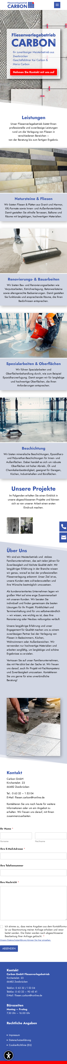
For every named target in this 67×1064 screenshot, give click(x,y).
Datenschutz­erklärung (20, 1040)
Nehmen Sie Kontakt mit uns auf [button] (33, 72)
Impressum (14, 1035)
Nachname (40, 841)
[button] (57, 5)
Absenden (9, 948)
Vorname (4, 841)
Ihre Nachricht (9, 882)
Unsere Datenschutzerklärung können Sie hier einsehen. (25, 940)
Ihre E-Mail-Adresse (12, 848)
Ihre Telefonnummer (11, 865)
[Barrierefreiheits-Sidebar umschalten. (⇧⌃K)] (8, 1055)
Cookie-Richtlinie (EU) (20, 1045)
